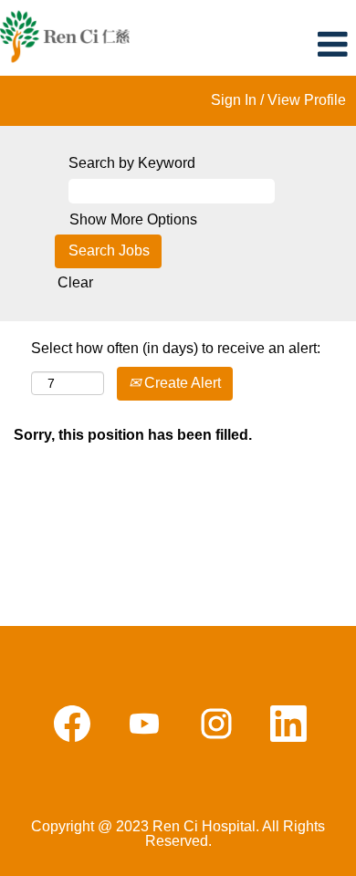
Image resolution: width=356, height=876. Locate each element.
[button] (296, 44)
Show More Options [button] (133, 219)
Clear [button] (75, 282)
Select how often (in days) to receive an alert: (175, 348)
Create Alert (181, 383)
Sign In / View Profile (278, 100)
